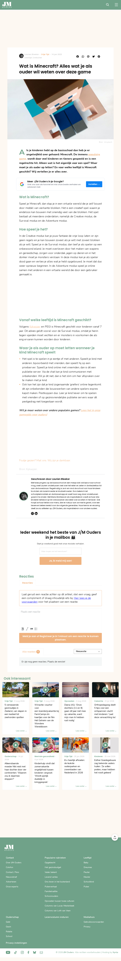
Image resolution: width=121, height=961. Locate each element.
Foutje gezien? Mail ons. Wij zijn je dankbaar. (45, 460)
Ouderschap (12, 917)
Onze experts (12, 886)
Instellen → (94, 184)
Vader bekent (51, 872)
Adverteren (11, 881)
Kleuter (87, 877)
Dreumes (88, 867)
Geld (8, 922)
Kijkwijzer (35, 326)
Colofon (9, 867)
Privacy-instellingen (16, 942)
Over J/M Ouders (13, 862)
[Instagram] (32, 513)
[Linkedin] (36, 513)
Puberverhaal (51, 886)
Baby (86, 862)
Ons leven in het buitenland (57, 881)
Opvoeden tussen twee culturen (59, 901)
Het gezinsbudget (53, 867)
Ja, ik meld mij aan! (60, 560)
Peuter (87, 872)
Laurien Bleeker (31, 54)
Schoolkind (89, 881)
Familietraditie (51, 891)
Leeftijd (87, 857)
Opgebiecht (50, 862)
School (9, 936)
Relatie (9, 931)
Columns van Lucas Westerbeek (59, 905)
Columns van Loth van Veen (58, 910)
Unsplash (108, 142)
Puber (86, 886)
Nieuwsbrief (11, 877)
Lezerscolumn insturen (57, 917)
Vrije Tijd (45, 54)
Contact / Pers (12, 872)
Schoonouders (51, 896)
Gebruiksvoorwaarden (94, 922)
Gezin (8, 926)
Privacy (87, 926)
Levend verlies (51, 877)
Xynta (115, 952)
